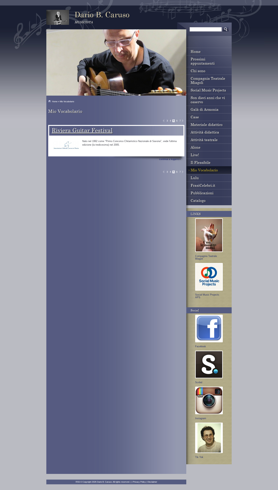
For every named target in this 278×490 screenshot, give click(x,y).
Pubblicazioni (202, 193)
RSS (78, 482)
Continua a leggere (169, 159)
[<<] (164, 120)
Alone (195, 147)
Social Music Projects (208, 90)
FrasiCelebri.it (203, 185)
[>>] (183, 120)
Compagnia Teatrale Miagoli (208, 80)
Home (54, 101)
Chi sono (198, 71)
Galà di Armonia (205, 109)
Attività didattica (205, 132)
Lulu (195, 178)
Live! (195, 155)
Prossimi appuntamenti (203, 61)
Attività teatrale (204, 139)
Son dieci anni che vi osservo (208, 99)
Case (195, 117)
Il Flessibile (200, 162)
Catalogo (198, 200)
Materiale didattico (207, 124)
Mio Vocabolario (204, 170)
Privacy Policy (139, 482)
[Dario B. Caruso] (57, 17)
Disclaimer (152, 482)
